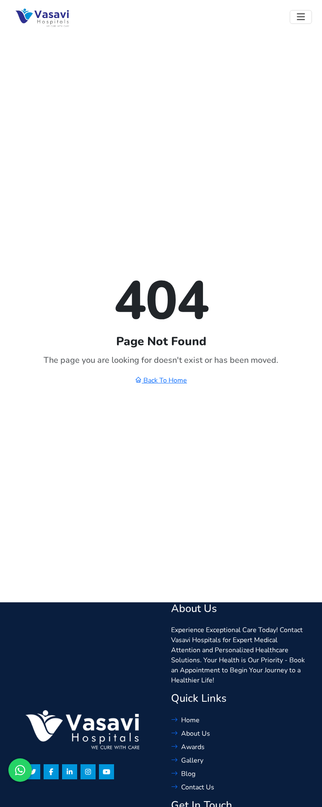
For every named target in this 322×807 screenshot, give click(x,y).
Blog (188, 773)
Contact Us (197, 787)
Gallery (192, 760)
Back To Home (164, 380)
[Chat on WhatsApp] (20, 770)
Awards (193, 747)
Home (190, 720)
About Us (195, 733)
